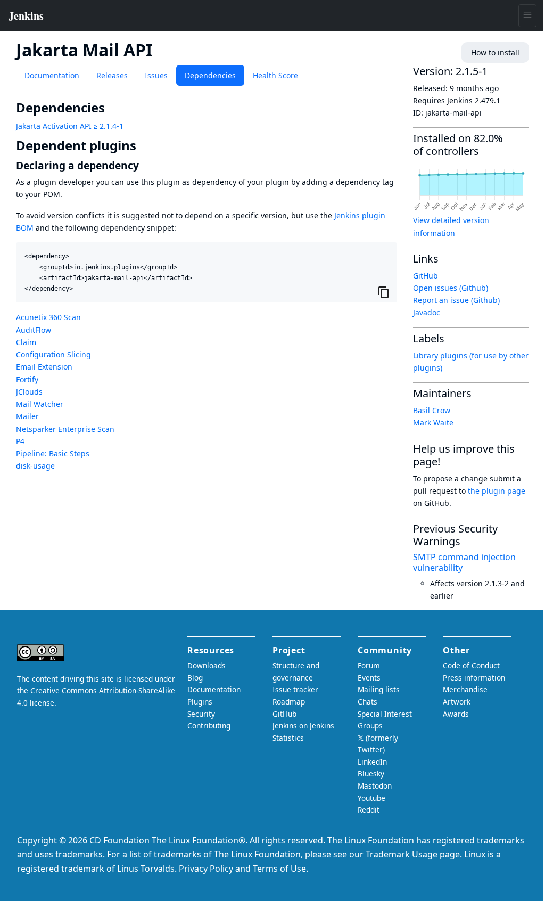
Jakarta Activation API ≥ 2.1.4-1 (69, 126)
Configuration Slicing (53, 354)
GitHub (425, 276)
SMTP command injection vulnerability (464, 562)
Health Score (275, 75)
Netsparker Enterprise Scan (65, 429)
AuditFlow (33, 330)
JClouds (29, 392)
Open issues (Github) (450, 288)
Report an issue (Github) (456, 300)
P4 (20, 441)
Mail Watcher (39, 404)
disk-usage (35, 466)
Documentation (51, 75)
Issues (156, 75)
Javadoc (426, 312)
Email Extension (44, 367)
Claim (26, 342)
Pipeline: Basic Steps (52, 453)
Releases (112, 75)
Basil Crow (431, 410)
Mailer (27, 416)
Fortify (27, 379)
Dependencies (210, 75)
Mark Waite (433, 422)
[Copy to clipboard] (383, 292)
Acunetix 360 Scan (48, 317)
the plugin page (496, 491)
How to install (495, 52)
